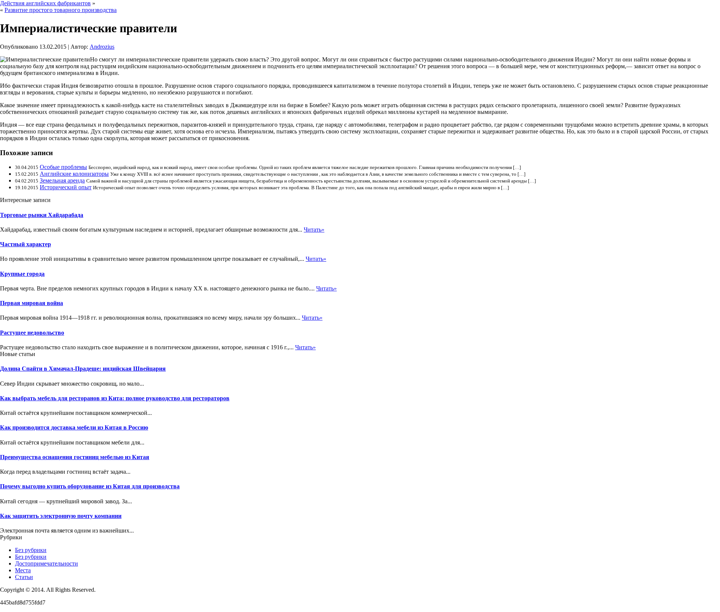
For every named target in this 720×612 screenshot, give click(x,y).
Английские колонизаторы (74, 174)
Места (23, 570)
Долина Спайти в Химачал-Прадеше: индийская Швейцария (83, 368)
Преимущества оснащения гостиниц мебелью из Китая (74, 457)
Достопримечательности (46, 563)
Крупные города (22, 274)
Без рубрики (30, 550)
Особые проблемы (63, 167)
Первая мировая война (31, 303)
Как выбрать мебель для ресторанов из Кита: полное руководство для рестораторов (115, 398)
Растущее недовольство (32, 332)
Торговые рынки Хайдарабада (41, 215)
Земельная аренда (62, 180)
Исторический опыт (66, 187)
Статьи (24, 577)
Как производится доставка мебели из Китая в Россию (74, 427)
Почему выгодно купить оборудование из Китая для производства (90, 486)
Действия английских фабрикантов (45, 3)
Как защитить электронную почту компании (61, 516)
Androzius (102, 46)
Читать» (314, 229)
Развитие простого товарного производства (60, 10)
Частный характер (25, 244)
